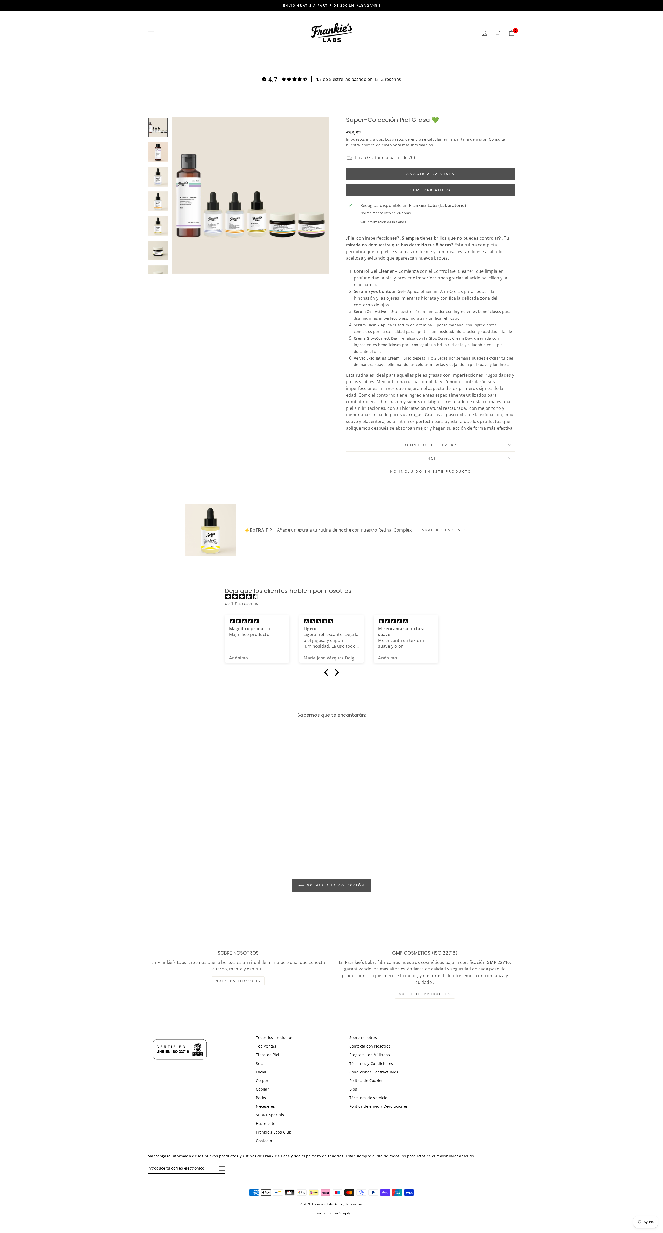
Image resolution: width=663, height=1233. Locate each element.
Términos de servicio (368, 1097)
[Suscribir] (222, 1168)
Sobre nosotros (363, 1037)
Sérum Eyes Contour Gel (379, 291)
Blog (353, 1089)
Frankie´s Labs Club (274, 1132)
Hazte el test (267, 1123)
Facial (261, 1072)
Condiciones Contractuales (373, 1072)
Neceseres (265, 1106)
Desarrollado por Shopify (331, 1213)
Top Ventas (266, 1046)
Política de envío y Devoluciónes (378, 1106)
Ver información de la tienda (383, 222)
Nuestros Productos (425, 994)
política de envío (376, 144)
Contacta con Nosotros (370, 1046)
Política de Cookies (366, 1080)
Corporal (264, 1080)
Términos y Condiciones (371, 1063)
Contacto (264, 1140)
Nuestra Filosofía (238, 981)
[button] (327, 672)
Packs (261, 1097)
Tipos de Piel (267, 1054)
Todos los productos (274, 1037)
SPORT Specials (270, 1114)
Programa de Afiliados (369, 1054)
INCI (430, 458)
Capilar (262, 1089)
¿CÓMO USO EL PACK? (431, 444)
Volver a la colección (335, 885)
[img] (334, 596)
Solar (260, 1063)
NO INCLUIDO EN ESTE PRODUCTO (431, 471)
